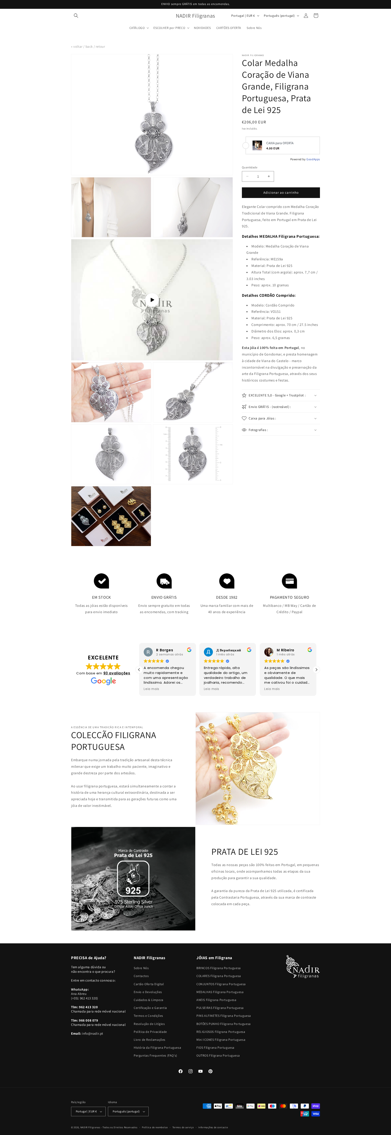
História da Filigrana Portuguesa (157, 1048)
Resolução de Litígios (149, 1024)
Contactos (141, 976)
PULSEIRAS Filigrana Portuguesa (220, 1008)
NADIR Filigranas (90, 1127)
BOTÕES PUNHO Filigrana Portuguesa (223, 1024)
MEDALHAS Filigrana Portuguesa (219, 992)
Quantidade (249, 167)
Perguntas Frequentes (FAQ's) (155, 1055)
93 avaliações (116, 673)
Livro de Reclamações (149, 1040)
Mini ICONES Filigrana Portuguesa (220, 1040)
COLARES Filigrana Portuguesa (218, 976)
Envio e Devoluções (148, 992)
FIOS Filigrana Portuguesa (215, 1048)
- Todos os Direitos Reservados (119, 1127)
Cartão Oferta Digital (149, 984)
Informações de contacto (213, 1127)
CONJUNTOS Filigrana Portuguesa (221, 984)
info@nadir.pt (92, 1033)
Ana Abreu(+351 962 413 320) (84, 993)
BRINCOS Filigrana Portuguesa (218, 968)
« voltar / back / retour (88, 46)
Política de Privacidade (150, 1032)
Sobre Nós (141, 968)
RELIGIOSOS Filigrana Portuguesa (220, 1032)
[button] (76, 16)
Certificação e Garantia (150, 1008)
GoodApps (313, 159)
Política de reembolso (155, 1127)
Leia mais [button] (151, 689)
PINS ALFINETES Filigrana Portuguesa (223, 1016)
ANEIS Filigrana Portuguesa (216, 1000)
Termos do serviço (183, 1127)
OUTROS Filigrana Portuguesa (218, 1055)
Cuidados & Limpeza (148, 1000)
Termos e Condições (148, 1016)
